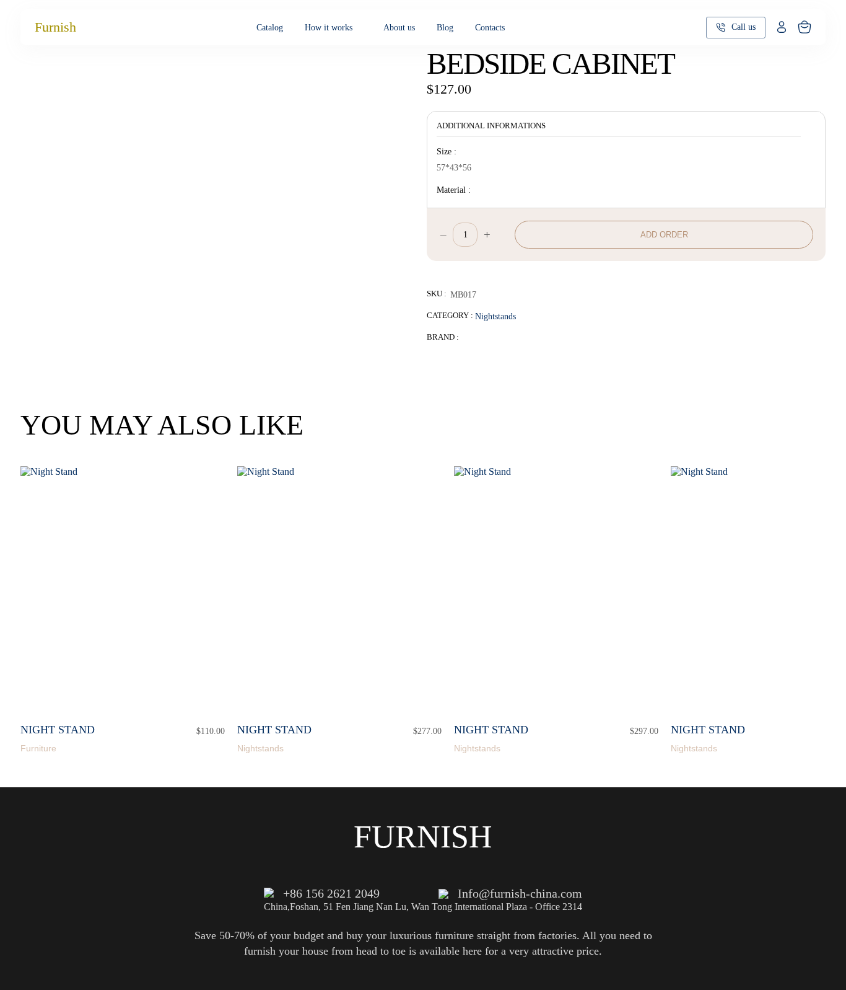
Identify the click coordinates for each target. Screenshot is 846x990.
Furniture (38, 748)
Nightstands (495, 316)
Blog (445, 27)
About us (399, 27)
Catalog (269, 27)
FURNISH (423, 836)
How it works (328, 27)
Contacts (490, 27)
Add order (664, 234)
